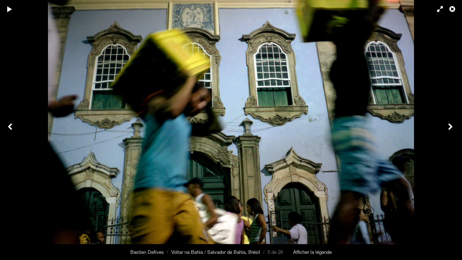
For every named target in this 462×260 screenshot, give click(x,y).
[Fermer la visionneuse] (453, 9)
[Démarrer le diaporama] (9, 9)
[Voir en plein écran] (437, 9)
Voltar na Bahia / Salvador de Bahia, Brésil (215, 251)
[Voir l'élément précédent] (11, 130)
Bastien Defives (147, 251)
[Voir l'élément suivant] (451, 130)
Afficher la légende (312, 251)
